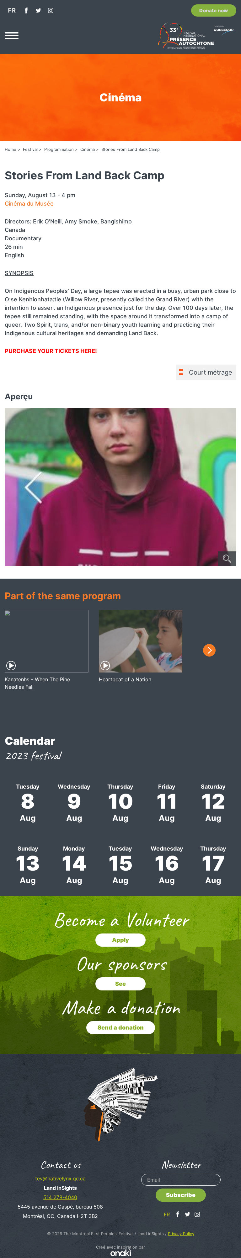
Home (10, 149)
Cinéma (87, 149)
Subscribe (180, 1195)
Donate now (213, 10)
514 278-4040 (60, 1197)
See (120, 983)
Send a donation (121, 1027)
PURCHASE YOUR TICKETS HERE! (51, 351)
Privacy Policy (181, 1233)
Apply (120, 940)
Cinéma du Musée (29, 203)
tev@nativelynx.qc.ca (60, 1178)
